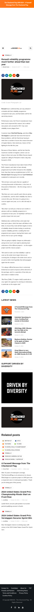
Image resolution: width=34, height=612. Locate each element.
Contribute (14, 588)
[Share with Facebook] (3, 75)
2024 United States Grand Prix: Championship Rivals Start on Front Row (16, 494)
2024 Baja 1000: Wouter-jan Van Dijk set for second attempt (23, 330)
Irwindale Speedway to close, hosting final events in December (23, 319)
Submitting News (22, 590)
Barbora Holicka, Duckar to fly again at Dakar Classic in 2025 (23, 341)
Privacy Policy (23, 593)
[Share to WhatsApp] (10, 75)
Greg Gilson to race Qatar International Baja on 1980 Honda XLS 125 (23, 352)
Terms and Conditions (9, 593)
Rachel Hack (6, 67)
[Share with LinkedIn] (6, 75)
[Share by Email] (17, 75)
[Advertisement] (17, 25)
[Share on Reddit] (14, 75)
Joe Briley (5, 500)
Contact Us (4, 588)
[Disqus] (17, 558)
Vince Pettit (6, 469)
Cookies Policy (7, 595)
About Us (23, 588)
